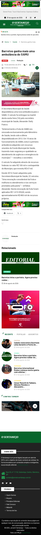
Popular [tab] (21, 334)
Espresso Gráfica (32, 12)
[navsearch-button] (37, 24)
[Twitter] (6, 483)
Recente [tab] (9, 334)
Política (17, 340)
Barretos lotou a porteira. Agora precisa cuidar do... (25, 356)
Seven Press (7, 12)
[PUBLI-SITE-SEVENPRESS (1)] (20, 103)
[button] (4, 24)
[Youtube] (10, 483)
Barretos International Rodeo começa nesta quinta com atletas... (26, 370)
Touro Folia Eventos (19, 12)
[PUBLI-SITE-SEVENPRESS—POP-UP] (20, 309)
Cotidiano (17, 366)
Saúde (15, 42)
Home (7, 42)
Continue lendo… (23, 465)
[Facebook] (2, 483)
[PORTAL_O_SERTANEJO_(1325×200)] (20, 4)
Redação (20, 60)
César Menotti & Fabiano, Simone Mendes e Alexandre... (25, 385)
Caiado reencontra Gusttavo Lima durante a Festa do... (26, 343)
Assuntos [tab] (33, 334)
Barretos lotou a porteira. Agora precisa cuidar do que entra (20, 35)
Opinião (7, 271)
